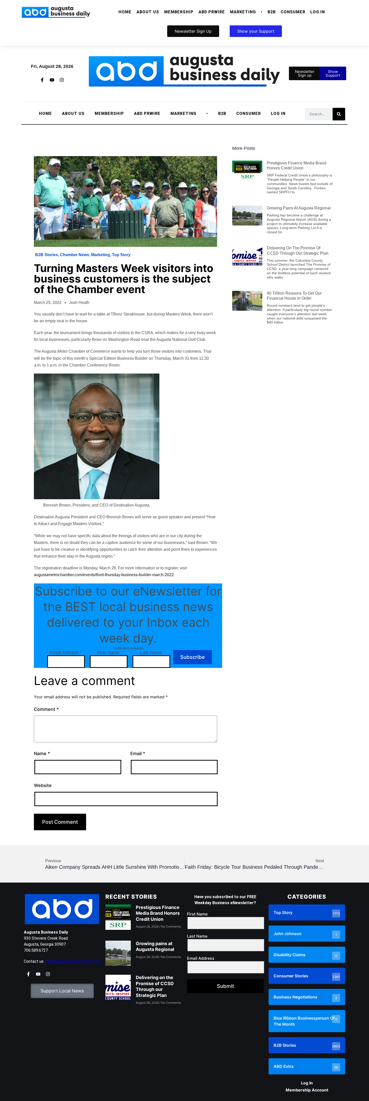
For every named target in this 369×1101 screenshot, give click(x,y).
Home (125, 12)
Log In (317, 12)
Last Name (151, 652)
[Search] (339, 114)
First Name (108, 652)
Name (42, 753)
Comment (46, 709)
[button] (148, 12)
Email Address (66, 652)
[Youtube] (51, 79)
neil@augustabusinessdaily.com (72, 961)
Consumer (293, 12)
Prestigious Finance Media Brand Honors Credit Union (158, 913)
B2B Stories (46, 255)
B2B (272, 12)
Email (137, 753)
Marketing (243, 12)
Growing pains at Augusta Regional (299, 208)
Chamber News (74, 255)
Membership (179, 12)
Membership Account (307, 1089)
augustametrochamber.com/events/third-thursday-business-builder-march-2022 (104, 575)
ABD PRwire (212, 12)
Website (43, 785)
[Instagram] (61, 79)
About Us (148, 12)
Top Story (121, 255)
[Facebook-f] (42, 79)
